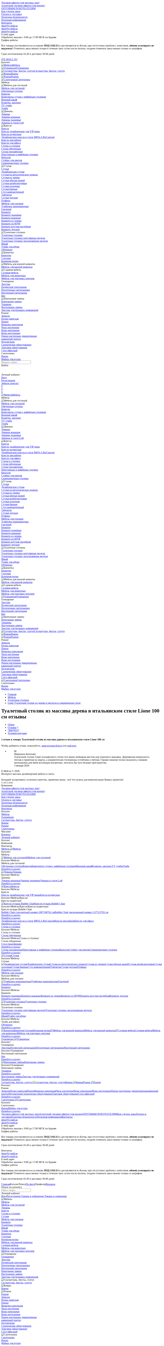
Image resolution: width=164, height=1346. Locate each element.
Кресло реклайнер (11, 140)
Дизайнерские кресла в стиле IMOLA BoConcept (27, 137)
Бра (3, 295)
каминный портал (11, 339)
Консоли (6, 157)
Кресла (5, 128)
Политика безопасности (14, 17)
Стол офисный (9, 350)
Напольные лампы (11, 301)
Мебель (16, 394)
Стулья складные (10, 186)
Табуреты (6, 194)
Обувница (6, 249)
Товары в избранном (32, 1196)
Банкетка (6, 255)
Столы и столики (10, 145)
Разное (15, 637)
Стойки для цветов (11, 160)
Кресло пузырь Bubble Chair (49, 903)
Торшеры (6, 304)
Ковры (14, 634)
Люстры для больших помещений (19, 310)
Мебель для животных (13, 275)
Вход (4, 377)
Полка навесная (10, 318)
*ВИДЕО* (13, 730)
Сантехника (23, 680)
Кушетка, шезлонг (11, 102)
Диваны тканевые (11, 120)
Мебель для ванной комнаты (17, 267)
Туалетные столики (12, 235)
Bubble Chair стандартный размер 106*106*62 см (28, 912)
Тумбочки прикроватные (15, 206)
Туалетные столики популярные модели (23, 238)
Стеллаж (6, 258)
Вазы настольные (10, 333)
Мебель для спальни (12, 203)
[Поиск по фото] (4, 370)
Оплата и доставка (11, 14)
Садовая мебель (9, 272)
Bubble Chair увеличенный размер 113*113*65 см (81, 912)
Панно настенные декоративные (19, 336)
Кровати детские (10, 229)
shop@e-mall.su (9, 25)
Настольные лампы (11, 307)
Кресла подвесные (11, 134)
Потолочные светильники (15, 290)
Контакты (6, 22)
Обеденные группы (12, 91)
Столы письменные (12, 151)
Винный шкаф (9, 99)
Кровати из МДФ (10, 223)
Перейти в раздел (10, 869)
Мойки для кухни (11, 359)
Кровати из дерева (11, 220)
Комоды (5, 94)
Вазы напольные (10, 330)
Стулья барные (9, 189)
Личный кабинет (10, 837)
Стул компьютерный (12, 192)
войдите (71, 745)
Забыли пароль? (10, 383)
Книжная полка (9, 261)
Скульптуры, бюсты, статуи (49, 631)
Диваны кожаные (10, 117)
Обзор (11, 724)
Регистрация (8, 380)
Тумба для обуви (10, 246)
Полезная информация (13, 20)
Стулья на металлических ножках (19, 174)
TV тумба (6, 105)
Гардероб (6, 209)
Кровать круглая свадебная (16, 226)
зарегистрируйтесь (51, 745)
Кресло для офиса (11, 143)
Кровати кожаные (11, 218)
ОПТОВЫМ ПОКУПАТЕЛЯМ (18, 8)
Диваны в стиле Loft (12, 122)
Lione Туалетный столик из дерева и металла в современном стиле (44, 703)
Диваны (5, 114)
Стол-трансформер (11, 944)
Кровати (6, 212)
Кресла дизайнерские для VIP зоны (20, 131)
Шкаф (4, 243)
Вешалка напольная (12, 324)
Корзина (5, 834)
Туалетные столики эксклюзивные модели (24, 241)
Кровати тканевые (11, 215)
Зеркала (5, 316)
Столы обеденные (11, 148)
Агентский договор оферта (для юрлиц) (23, 5)
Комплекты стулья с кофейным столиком (23, 96)
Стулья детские (9, 197)
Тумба (4, 108)
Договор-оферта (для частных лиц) (20, 2)
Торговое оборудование (14, 347)
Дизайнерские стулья (12, 171)
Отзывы (12, 727)
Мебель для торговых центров (17, 278)
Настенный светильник (14, 292)
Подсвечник (8, 341)
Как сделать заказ (10, 11)
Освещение (22, 596)
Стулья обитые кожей (13, 180)
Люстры (5, 284)
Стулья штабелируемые (14, 183)
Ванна (4, 356)
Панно (4, 321)
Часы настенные (10, 327)
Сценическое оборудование (16, 344)
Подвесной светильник (14, 287)
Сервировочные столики (15, 163)
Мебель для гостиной (13, 88)
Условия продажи (17, 733)
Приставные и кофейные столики (19, 154)
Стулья (5, 169)
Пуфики (5, 200)
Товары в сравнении (55, 1196)
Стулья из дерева (10, 177)
